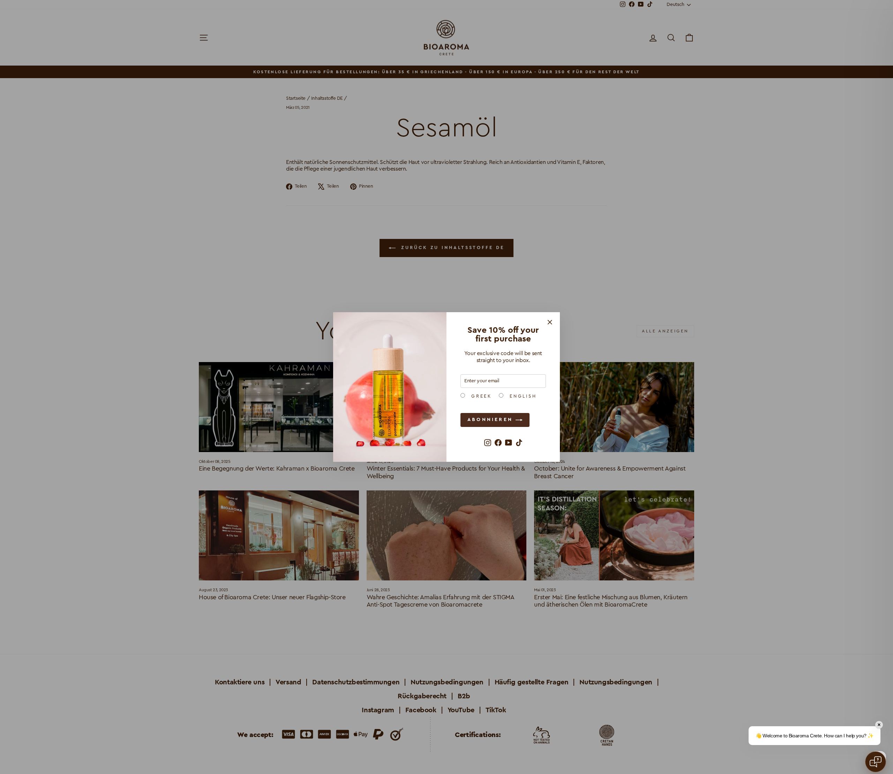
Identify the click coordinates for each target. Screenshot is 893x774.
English (522, 396)
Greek (480, 396)
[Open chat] (875, 761)
